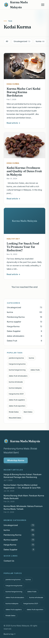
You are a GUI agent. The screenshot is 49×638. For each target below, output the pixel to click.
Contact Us (9, 561)
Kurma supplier (24, 321)
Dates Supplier (24, 331)
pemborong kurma (16, 358)
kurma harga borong (17, 370)
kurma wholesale (16, 382)
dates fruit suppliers (17, 400)
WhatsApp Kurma (15, 460)
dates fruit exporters (17, 406)
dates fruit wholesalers (18, 376)
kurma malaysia (15, 388)
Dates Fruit (24, 340)
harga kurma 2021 (16, 394)
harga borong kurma (17, 364)
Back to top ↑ (10, 634)
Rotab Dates (14, 412)
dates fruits (35, 370)
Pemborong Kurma (24, 317)
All (7, 41)
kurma (40, 41)
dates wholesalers (24, 336)
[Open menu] (42, 5)
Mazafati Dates (15, 418)
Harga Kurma (24, 326)
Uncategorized (22, 41)
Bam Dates (28, 412)
